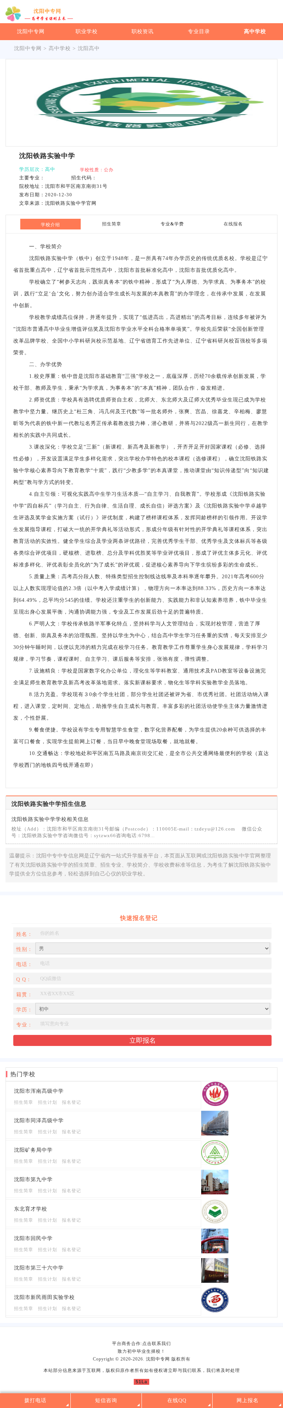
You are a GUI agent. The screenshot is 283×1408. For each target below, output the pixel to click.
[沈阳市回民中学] (214, 1251)
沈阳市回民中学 (33, 1238)
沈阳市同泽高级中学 (39, 1120)
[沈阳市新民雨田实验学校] (214, 1310)
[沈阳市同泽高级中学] (214, 1134)
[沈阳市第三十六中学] (214, 1281)
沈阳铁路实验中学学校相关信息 (50, 819)
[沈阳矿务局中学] (214, 1163)
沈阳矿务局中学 (33, 1150)
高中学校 (255, 31)
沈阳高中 (89, 48)
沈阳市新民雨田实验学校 (44, 1297)
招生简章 (23, 1102)
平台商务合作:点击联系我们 (141, 1343)
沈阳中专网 (31, 31)
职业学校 (87, 31)
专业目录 (199, 31)
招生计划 (47, 1102)
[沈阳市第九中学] (214, 1192)
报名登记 (71, 1102)
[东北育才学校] (214, 1222)
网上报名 (248, 1400)
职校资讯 (143, 31)
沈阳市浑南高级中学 (39, 1091)
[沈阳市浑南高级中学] (214, 1104)
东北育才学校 (30, 1209)
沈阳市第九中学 (33, 1179)
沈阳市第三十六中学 (39, 1268)
